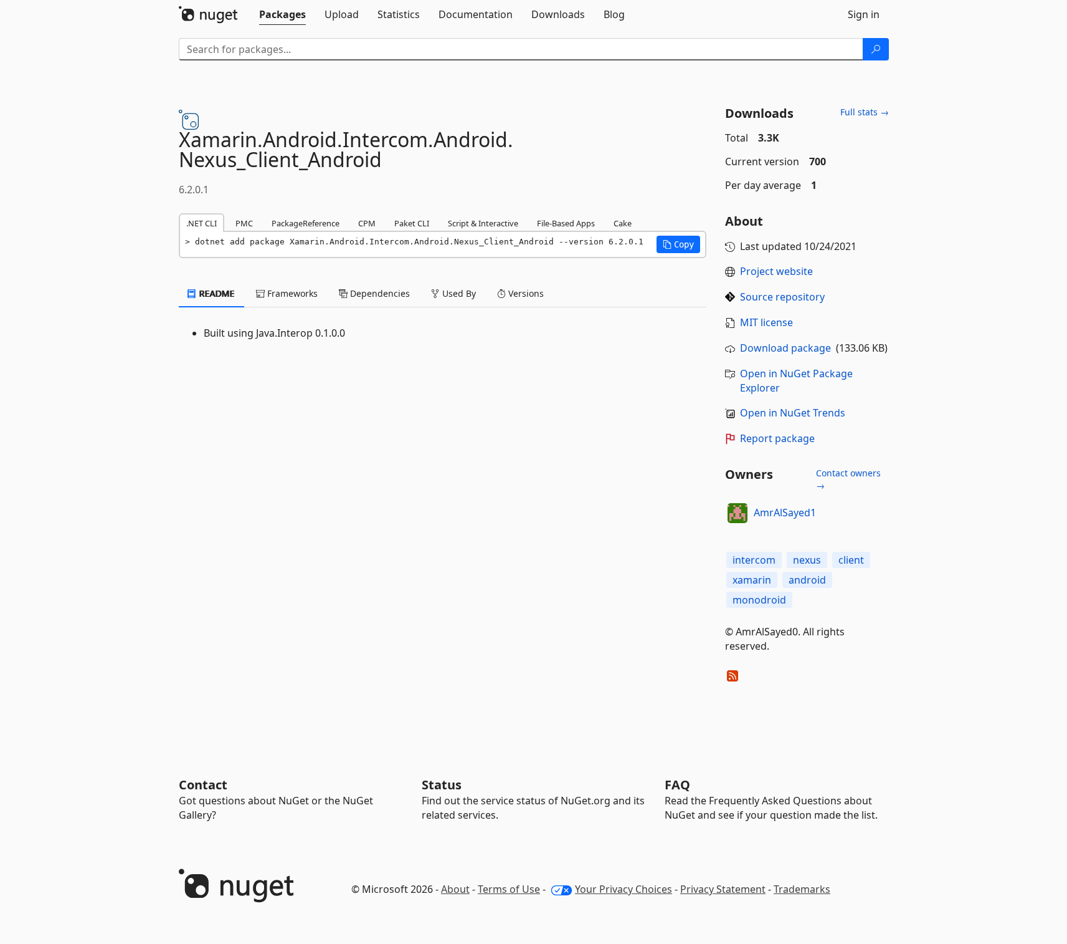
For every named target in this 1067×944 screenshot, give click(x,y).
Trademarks (802, 889)
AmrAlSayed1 (785, 512)
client (851, 560)
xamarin (752, 580)
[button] (678, 244)
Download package (785, 348)
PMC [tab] (244, 223)
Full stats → (864, 112)
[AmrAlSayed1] (737, 513)
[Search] (876, 49)
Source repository (782, 297)
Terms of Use (509, 889)
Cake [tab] (623, 223)
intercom (754, 560)
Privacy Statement (723, 889)
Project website (776, 271)
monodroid (759, 600)
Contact (203, 784)
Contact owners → (848, 479)
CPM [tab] (367, 223)
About (455, 889)
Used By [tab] (458, 293)
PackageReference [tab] (305, 223)
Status (442, 784)
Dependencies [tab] (379, 293)
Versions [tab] (525, 293)
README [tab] (216, 293)
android (807, 580)
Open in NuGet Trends (792, 413)
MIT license (766, 322)
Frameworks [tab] (291, 293)
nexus (807, 560)
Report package (777, 438)
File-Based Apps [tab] (566, 223)
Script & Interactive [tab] (483, 223)
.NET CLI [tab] (201, 223)
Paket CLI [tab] (411, 223)
